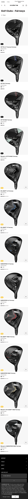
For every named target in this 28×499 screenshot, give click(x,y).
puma (8, 1)
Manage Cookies (6, 496)
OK (15, 496)
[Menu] (1, 5)
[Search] (4, 5)
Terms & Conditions (7, 493)
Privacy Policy (23, 492)
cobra (3, 1)
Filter (4, 15)
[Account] (23, 5)
